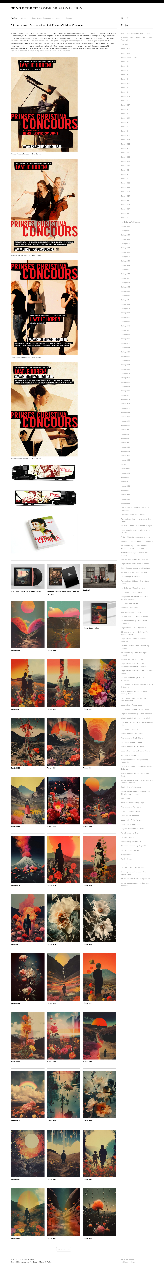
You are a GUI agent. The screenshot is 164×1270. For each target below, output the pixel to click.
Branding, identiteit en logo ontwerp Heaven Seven (134, 873)
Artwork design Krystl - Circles (132, 738)
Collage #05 (125, 287)
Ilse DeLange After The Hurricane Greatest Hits (137, 723)
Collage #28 (125, 374)
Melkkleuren (125, 798)
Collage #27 (125, 369)
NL (122, 18)
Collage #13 (125, 304)
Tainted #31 (125, 170)
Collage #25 (125, 313)
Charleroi (124, 44)
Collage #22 (125, 252)
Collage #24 (125, 309)
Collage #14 (125, 265)
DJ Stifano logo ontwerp (130, 603)
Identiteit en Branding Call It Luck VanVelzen (133, 679)
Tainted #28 (125, 183)
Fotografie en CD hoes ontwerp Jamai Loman (135, 582)
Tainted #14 (125, 75)
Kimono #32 (125, 425)
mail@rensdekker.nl (128, 1262)
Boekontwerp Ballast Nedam (131, 824)
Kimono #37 (125, 417)
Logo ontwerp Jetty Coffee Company (134, 564)
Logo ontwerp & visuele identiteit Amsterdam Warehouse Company (133, 665)
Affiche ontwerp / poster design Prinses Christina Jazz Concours (135, 792)
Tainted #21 (125, 213)
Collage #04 (125, 283)
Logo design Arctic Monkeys (131, 820)
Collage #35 (125, 360)
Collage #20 (125, 244)
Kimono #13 (125, 439)
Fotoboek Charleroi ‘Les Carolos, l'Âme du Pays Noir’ (136, 38)
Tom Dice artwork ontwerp (131, 612)
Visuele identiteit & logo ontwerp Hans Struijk (135, 774)
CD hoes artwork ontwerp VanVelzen (134, 617)
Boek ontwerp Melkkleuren (131, 787)
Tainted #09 (125, 96)
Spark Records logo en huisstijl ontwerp (135, 568)
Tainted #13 (125, 70)
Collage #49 (125, 343)
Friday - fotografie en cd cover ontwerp (135, 537)
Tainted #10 (125, 92)
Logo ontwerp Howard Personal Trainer (135, 751)
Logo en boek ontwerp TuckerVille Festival (137, 714)
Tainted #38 (125, 53)
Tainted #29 (125, 179)
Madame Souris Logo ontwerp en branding (137, 541)
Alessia (123, 464)
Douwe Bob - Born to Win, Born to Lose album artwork (136, 509)
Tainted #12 (125, 66)
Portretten (124, 863)
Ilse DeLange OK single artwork (133, 588)
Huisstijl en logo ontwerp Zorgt (132, 803)
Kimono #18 (125, 499)
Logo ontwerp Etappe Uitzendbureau (135, 709)
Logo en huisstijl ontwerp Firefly (132, 829)
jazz (23, 36)
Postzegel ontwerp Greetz (130, 811)
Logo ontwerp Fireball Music (131, 705)
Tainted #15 (125, 79)
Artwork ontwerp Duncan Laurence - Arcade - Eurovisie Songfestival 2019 (134, 547)
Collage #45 (125, 330)
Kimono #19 (125, 495)
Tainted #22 (125, 187)
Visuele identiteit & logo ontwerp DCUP (135, 718)
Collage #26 (125, 365)
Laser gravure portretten (130, 816)
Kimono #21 (125, 486)
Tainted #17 (125, 88)
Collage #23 (125, 257)
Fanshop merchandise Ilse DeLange (134, 559)
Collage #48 (125, 348)
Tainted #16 (125, 83)
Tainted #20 (125, 144)
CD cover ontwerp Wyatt (130, 850)
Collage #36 (125, 356)
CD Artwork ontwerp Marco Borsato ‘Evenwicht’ (134, 622)
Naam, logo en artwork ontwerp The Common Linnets (134, 699)
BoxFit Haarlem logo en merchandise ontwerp (134, 554)
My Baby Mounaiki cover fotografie (134, 572)
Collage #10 (125, 296)
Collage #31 (125, 386)
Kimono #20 (125, 490)
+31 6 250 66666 (127, 1260)
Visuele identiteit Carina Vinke (132, 734)
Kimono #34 (125, 421)
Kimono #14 (125, 443)
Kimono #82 (125, 460)
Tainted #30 (125, 174)
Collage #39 (125, 322)
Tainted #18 (125, 131)
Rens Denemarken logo (130, 833)
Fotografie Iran (126, 855)
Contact (69, 18)
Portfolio (14, 18)
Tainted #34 (125, 157)
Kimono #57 (125, 473)
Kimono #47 (125, 399)
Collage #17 (125, 231)
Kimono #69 (125, 456)
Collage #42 (125, 326)
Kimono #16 (125, 503)
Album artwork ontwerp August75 (133, 846)
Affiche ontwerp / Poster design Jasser (135, 879)
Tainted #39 (125, 49)
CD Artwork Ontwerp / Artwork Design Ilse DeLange (137, 767)
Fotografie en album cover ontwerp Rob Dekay (136, 520)
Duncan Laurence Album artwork (133, 515)
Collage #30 (125, 382)
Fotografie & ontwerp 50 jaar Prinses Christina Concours (134, 598)
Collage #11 (125, 300)
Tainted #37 (125, 140)
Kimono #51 (125, 404)
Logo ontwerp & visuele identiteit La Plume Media (137, 672)
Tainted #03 (125, 122)
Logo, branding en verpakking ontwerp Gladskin (135, 531)
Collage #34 (125, 395)
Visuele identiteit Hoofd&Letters (133, 747)
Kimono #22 (125, 482)
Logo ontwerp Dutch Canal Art (132, 592)
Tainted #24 (125, 196)
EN (128, 18)
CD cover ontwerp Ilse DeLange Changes (136, 526)
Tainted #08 (125, 101)
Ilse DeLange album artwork (131, 577)
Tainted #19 (125, 135)
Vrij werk (24, 18)
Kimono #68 (125, 451)
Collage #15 (125, 261)
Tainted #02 (125, 127)
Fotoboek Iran (126, 859)
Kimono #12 (125, 434)
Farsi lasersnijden (127, 837)
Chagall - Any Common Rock (131, 742)
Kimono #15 (125, 447)
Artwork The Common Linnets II (132, 659)
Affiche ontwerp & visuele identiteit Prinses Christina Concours (137, 781)
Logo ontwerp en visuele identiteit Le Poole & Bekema (137, 685)
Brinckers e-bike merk (129, 608)
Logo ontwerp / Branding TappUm (133, 628)
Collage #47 (125, 339)
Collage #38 (125, 317)
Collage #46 (125, 334)
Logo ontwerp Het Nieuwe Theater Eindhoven (134, 640)
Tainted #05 (125, 114)
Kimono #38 (125, 413)
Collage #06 (125, 291)
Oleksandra (125, 469)
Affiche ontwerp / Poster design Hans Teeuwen (135, 884)
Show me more (64, 1249)
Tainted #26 (125, 205)
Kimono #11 (125, 430)
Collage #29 (125, 378)
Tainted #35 (125, 153)
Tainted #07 (125, 105)
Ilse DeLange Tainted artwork (132, 222)
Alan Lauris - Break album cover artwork (136, 33)
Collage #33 (125, 391)
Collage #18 (125, 235)
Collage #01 (125, 274)
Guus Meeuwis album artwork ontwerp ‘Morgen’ (135, 647)
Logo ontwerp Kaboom (129, 729)
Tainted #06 (125, 109)
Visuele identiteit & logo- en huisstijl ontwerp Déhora (134, 692)
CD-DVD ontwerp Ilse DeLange (132, 868)
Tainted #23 (125, 192)
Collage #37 (125, 352)
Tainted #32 (125, 166)
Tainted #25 (125, 200)
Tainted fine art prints (129, 57)
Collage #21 (125, 248)
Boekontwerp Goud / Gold (131, 842)
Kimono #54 (125, 477)
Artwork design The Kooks (131, 807)
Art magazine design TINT (130, 755)
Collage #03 (125, 278)
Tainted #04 (125, 118)
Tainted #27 (125, 209)
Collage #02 (125, 270)
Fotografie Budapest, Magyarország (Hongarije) (134, 761)
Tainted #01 (125, 218)
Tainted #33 (125, 161)
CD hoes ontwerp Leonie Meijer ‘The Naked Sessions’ (134, 633)
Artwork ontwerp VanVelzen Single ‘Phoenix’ (134, 654)
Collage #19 (125, 239)
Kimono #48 (125, 408)
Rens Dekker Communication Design (46, 18)
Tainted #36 (125, 148)
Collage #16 (125, 226)
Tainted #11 (125, 62)
